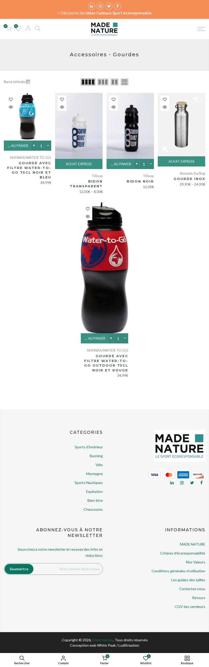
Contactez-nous (192, 589)
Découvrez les (106, 13)
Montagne (94, 473)
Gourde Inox (189, 179)
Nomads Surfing (192, 173)
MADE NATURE (192, 544)
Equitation (94, 491)
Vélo (99, 465)
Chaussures (93, 509)
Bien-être (95, 500)
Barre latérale (14, 81)
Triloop (148, 176)
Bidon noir (140, 181)
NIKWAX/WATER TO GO (30, 157)
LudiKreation (129, 645)
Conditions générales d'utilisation (178, 571)
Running (96, 456)
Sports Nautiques (89, 482)
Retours (198, 597)
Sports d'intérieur (89, 447)
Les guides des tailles (188, 580)
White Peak (106, 645)
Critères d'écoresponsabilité (182, 553)
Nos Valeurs (195, 562)
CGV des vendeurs (190, 606)
